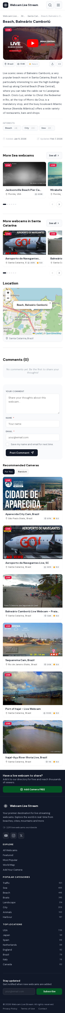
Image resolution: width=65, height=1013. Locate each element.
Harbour (32, 917)
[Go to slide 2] (7, 204)
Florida (12, 194)
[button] (50, 303)
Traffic (32, 882)
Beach (11, 128)
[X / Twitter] (21, 835)
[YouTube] (6, 835)
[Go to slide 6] (15, 204)
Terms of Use (28, 1008)
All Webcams (10, 850)
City (29, 128)
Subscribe (49, 991)
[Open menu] (58, 5)
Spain (32, 940)
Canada (32, 964)
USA (19, 194)
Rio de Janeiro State (19, 664)
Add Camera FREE (34, 789)
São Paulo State (16, 518)
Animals (32, 912)
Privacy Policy (10, 1008)
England (32, 949)
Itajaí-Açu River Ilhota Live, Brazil (26, 757)
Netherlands (32, 944)
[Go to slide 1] (4, 204)
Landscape (32, 902)
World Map (9, 864)
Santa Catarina (33, 16)
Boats (32, 897)
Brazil (23, 16)
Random (22, 471)
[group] (9, 64)
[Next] (59, 204)
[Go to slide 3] (9, 204)
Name (10, 417)
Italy (32, 959)
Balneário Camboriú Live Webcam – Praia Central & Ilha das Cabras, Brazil (31, 611)
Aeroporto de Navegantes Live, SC (22, 258)
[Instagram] (13, 835)
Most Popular (10, 860)
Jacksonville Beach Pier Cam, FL (23, 190)
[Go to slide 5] (13, 204)
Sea (46, 128)
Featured (8, 855)
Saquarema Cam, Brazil (19, 660)
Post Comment (19, 452)
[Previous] (52, 204)
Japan (32, 935)
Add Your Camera (12, 869)
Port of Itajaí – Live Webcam (23, 708)
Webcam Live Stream (11, 16)
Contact (42, 1008)
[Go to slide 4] (11, 204)
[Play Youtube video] (32, 43)
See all (52, 155)
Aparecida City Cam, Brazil (22, 514)
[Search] (50, 5)
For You (9, 471)
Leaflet (38, 333)
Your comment (15, 391)
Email (10, 431)
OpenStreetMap (53, 333)
